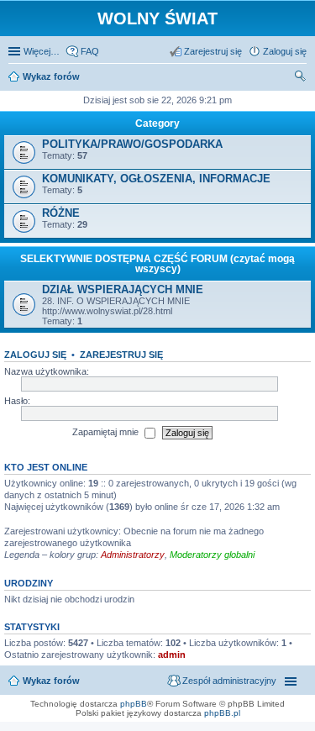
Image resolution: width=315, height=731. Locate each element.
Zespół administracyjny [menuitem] (229, 681)
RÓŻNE (61, 213)
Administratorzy (133, 555)
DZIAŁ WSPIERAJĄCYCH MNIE (122, 289)
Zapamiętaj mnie (106, 432)
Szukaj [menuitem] (301, 78)
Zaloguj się (35, 355)
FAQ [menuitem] (90, 51)
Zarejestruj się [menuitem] (213, 51)
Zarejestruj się (121, 355)
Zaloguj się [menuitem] (285, 51)
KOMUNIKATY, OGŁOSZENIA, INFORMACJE (156, 178)
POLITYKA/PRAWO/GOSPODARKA (132, 144)
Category (157, 123)
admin (172, 654)
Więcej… (42, 51)
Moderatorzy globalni (212, 555)
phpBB (133, 703)
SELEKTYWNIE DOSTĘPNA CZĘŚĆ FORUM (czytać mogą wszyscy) (157, 264)
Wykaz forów (51, 681)
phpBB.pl (222, 713)
